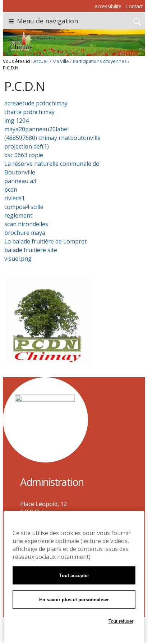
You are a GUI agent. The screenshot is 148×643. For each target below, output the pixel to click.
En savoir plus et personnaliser (74, 599)
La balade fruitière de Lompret (45, 241)
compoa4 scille (23, 207)
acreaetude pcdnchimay (36, 103)
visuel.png (18, 259)
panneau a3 (20, 181)
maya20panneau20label (36, 129)
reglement (18, 215)
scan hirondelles (26, 224)
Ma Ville (60, 61)
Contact (134, 6)
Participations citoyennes (100, 61)
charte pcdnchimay (29, 112)
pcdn (10, 189)
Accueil (40, 61)
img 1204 (16, 120)
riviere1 (14, 198)
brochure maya (24, 233)
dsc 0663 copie (23, 155)
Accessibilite (107, 6)
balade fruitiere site (30, 250)
